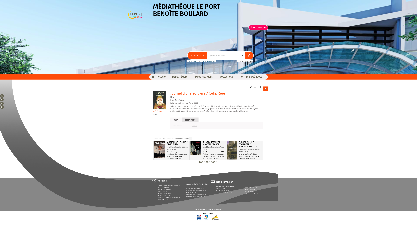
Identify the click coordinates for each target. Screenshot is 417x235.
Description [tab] (190, 120)
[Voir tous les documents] (190, 138)
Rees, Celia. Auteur (177, 100)
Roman (194, 126)
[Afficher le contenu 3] (204, 162)
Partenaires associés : (215, 209)
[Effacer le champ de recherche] (242, 55)
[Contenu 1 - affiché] (200, 162)
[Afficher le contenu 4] (207, 162)
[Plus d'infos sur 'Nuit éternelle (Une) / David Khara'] (160, 150)
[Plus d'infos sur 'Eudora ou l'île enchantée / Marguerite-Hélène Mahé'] (232, 150)
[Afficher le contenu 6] (212, 162)
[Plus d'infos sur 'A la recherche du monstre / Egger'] (196, 148)
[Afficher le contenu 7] (214, 162)
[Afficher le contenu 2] (202, 162)
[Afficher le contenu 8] (216, 162)
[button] (162, 77)
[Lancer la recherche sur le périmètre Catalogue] (249, 55)
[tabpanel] (208, 125)
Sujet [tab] (176, 120)
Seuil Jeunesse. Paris (185, 103)
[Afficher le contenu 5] (209, 162)
